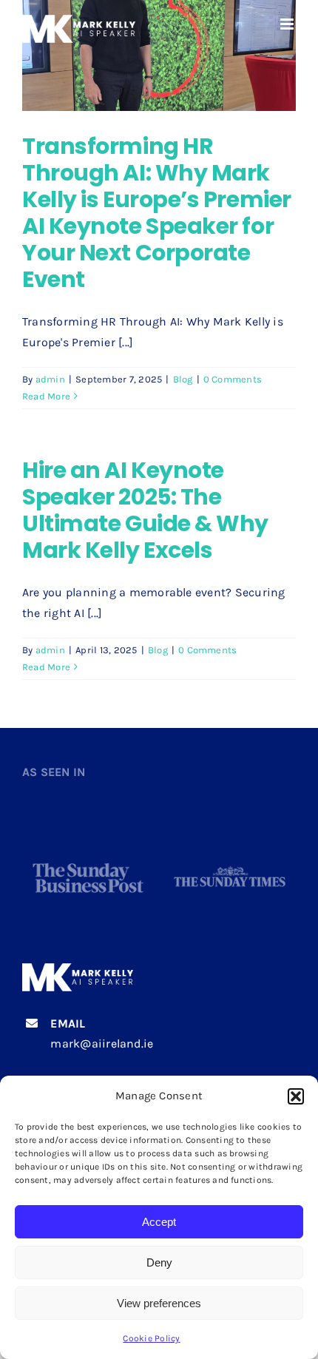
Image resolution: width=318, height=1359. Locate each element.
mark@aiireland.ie (101, 1043)
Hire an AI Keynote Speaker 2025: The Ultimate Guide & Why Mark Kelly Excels (145, 510)
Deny (159, 1262)
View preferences (159, 1303)
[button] (295, 1096)
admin (50, 379)
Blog (183, 379)
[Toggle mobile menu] (288, 24)
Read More (46, 396)
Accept (159, 1221)
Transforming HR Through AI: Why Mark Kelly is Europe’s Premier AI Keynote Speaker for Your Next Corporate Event (156, 212)
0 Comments (232, 379)
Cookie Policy (151, 1338)
